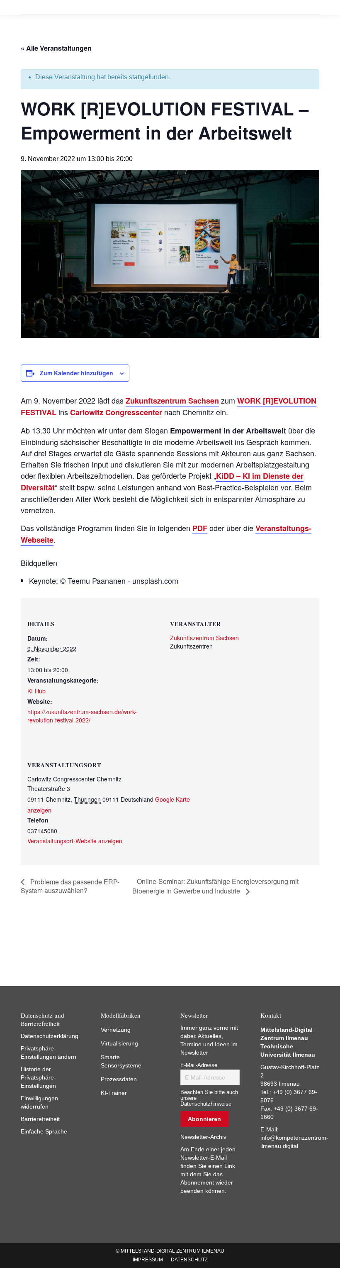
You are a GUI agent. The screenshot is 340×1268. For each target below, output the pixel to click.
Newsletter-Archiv (203, 1136)
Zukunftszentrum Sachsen (172, 400)
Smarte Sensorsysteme (121, 1061)
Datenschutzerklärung (49, 1036)
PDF (199, 528)
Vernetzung (116, 1029)
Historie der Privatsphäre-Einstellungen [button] (38, 1077)
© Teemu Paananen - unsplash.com (119, 580)
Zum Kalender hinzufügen (76, 373)
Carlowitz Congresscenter (116, 412)
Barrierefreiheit (40, 1119)
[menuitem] (148, 1260)
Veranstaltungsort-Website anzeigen (74, 841)
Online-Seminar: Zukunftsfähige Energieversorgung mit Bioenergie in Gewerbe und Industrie (215, 886)
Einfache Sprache (44, 1131)
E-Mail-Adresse (198, 1065)
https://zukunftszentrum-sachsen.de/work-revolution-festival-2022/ (82, 715)
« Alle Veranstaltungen (56, 48)
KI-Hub (36, 691)
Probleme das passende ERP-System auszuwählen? (70, 886)
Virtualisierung (119, 1043)
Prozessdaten (119, 1079)
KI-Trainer (114, 1092)
